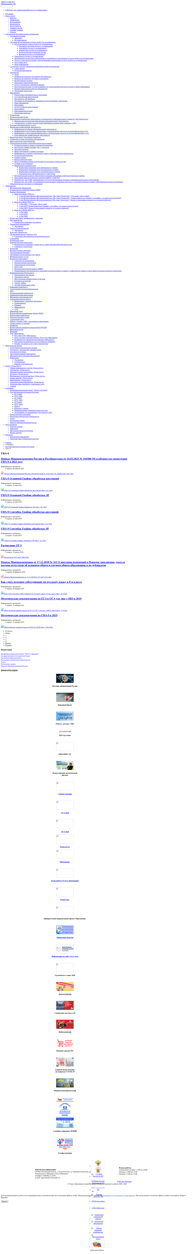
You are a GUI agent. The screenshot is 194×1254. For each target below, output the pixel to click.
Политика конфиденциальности (97, 1188)
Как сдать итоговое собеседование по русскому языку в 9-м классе (41, 581)
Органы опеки (98, 1203)
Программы (65, 862)
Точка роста (65, 847)
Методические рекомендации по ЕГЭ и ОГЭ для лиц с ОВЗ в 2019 (41, 598)
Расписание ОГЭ (11, 545)
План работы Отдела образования (65, 881)
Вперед (8, 643)
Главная (8, 443)
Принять (4, 1201)
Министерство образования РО (98, 1186)
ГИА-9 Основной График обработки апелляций (30, 478)
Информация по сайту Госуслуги (65, 956)
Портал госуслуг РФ (98, 1200)
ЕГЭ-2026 (65, 813)
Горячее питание (65, 794)
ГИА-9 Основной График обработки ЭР (25, 495)
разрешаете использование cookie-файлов (119, 1195)
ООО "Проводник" (102, 1192)
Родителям (65, 900)
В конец (8, 645)
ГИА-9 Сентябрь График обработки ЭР (25, 528)
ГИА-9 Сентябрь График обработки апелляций (30, 511)
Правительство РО (98, 1193)
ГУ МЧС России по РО (98, 1179)
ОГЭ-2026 (65, 832)
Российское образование (98, 1226)
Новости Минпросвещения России (14, 666)
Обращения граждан (64, 937)
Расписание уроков (8, 664)
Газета (3, 662)
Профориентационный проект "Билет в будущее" (20, 654)
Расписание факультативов (11, 658)
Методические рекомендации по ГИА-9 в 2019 (29, 615)
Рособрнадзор (98, 1210)
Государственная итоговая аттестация (19, 447)
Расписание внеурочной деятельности (15, 660)
